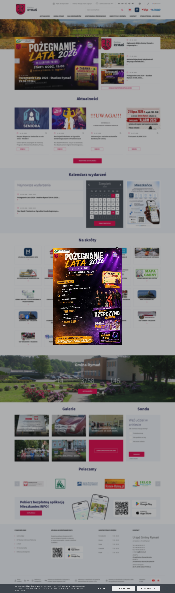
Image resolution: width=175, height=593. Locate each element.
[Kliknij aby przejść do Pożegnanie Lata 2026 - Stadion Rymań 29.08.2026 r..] (87, 296)
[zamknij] (117, 247)
